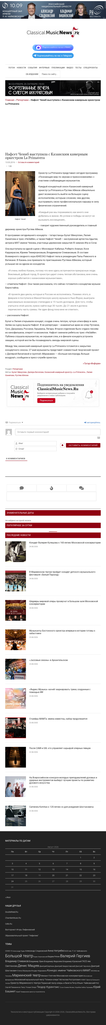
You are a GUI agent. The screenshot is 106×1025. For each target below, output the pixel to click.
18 (26, 875)
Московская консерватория (69, 976)
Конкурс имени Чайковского (65, 970)
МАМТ (87, 970)
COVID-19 (8, 951)
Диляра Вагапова (36, 372)
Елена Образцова (24, 971)
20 (53, 875)
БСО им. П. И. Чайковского (76, 951)
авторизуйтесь (93, 422)
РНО (97, 983)
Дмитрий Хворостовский (65, 966)
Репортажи (22, 100)
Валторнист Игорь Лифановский (20, 930)
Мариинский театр (26, 975)
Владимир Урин (36, 961)
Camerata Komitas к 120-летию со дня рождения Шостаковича (61, 807)
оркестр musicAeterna (37, 992)
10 (12, 869)
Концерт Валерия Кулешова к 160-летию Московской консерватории (65, 542)
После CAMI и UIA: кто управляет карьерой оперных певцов (60, 748)
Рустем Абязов (21, 375)
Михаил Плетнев (48, 976)
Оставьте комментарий (28, 162)
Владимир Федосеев (53, 961)
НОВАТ (83, 980)
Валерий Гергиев (75, 956)
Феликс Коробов (75, 987)
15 (81, 869)
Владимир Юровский (72, 961)
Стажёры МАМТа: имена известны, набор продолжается (58, 718)
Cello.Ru (8, 924)
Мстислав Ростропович (70, 979)
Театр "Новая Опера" (29, 987)
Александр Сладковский (36, 951)
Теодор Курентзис (48, 987)
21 (67, 875)
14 (67, 869)
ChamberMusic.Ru (13, 918)
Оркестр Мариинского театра (25, 983)
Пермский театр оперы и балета (56, 983)
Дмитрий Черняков (83, 966)
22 (81, 875)
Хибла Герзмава (87, 987)
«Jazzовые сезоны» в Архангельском (48, 660)
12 (39, 869)
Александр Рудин (19, 951)
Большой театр (19, 956)
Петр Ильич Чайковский (83, 983)
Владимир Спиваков (17, 961)
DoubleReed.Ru (11, 912)
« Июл (7, 897)
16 (94, 869)
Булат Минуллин (19, 372)
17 (12, 875)
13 (53, 869)
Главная (9, 100)
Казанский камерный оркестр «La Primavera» (65, 372)
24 (12, 881)
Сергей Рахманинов (13, 987)
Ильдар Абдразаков (39, 971)
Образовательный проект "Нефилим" (21, 935)
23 (94, 875)
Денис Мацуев (28, 966)
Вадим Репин (54, 956)
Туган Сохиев (64, 987)
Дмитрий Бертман (46, 966)
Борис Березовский (40, 957)
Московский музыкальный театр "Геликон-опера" (36, 979)
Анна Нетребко (56, 950)
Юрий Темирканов (22, 992)
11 (26, 869)
